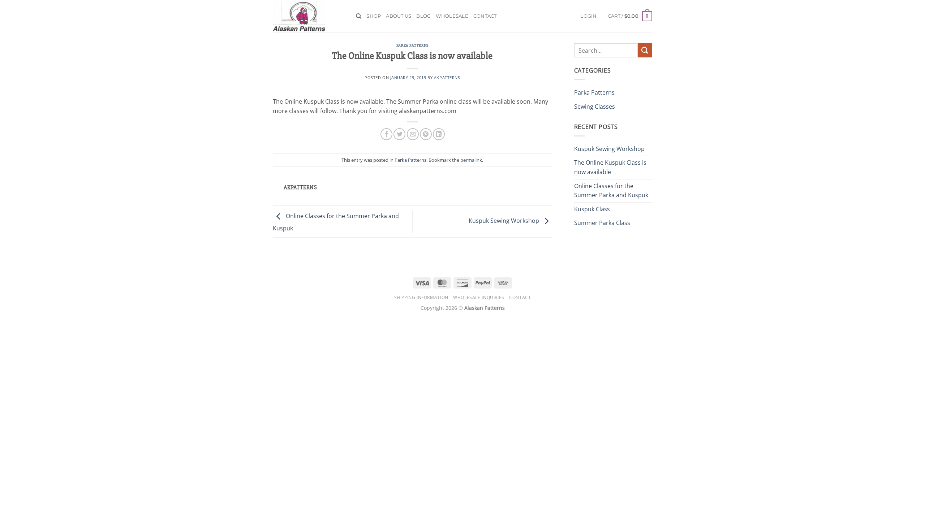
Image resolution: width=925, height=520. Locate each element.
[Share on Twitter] (399, 134)
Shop (373, 16)
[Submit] (645, 50)
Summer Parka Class (602, 223)
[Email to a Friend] (413, 134)
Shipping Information (421, 297)
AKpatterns (447, 77)
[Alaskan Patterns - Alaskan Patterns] (309, 16)
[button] (630, 16)
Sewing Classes (594, 106)
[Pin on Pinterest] (426, 134)
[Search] (358, 16)
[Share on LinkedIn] (439, 134)
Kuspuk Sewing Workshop (505, 221)
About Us (398, 16)
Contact (485, 16)
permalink (471, 160)
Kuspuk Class (592, 209)
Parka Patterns (412, 45)
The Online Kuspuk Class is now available (610, 167)
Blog (423, 16)
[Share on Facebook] (386, 134)
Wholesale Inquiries (478, 297)
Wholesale (452, 16)
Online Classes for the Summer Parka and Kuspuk (611, 190)
